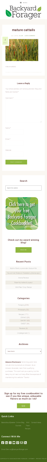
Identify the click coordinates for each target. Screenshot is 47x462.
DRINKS (23, 317)
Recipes (21, 314)
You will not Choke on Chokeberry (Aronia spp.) (23, 273)
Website (8, 150)
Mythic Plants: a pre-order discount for (23, 268)
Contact (34, 422)
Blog (22, 422)
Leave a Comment (30, 35)
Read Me (23, 249)
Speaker (13, 422)
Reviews (22, 328)
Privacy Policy (41, 458)
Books (3, 422)
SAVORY (23, 320)
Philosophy (22, 310)
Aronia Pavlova (23, 278)
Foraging (21, 305)
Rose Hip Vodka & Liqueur (23, 282)
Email (7, 139)
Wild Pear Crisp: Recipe (23, 287)
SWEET (23, 324)
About (8, 422)
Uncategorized (22, 333)
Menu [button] (25, 2)
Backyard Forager (23, 12)
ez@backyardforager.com (19, 449)
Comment (9, 98)
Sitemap (32, 458)
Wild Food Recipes (28, 426)
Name (8, 128)
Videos (39, 422)
